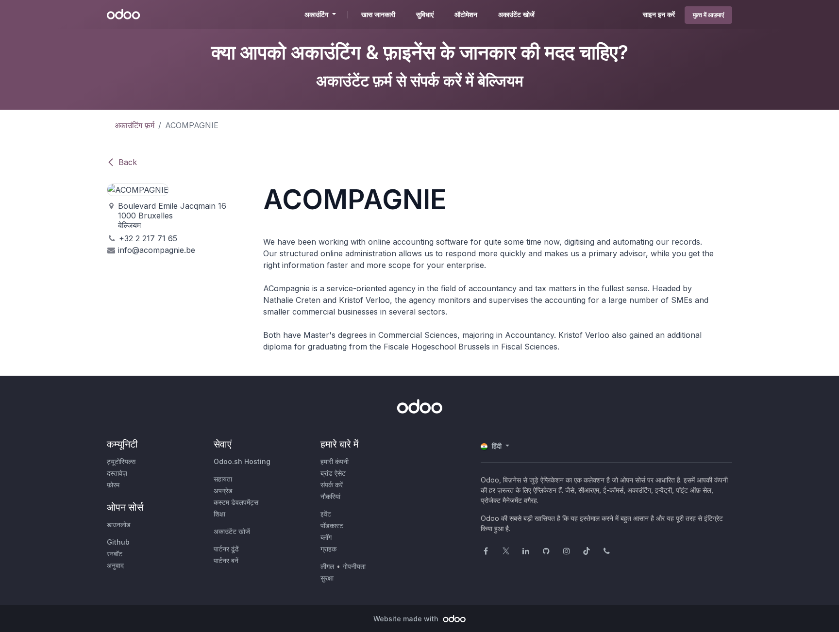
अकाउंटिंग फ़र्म (134, 125)
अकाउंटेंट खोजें (232, 531)
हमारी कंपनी (334, 461)
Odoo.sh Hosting (242, 461)
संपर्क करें (331, 485)
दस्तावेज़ (117, 473)
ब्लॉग (326, 537)
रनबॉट (114, 553)
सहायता (223, 479)
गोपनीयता (354, 566)
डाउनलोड (119, 524)
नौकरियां (330, 496)
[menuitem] (378, 14)
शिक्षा (219, 514)
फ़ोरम (113, 485)
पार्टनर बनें (226, 560)
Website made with (406, 619)
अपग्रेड (223, 490)
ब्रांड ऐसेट (333, 473)
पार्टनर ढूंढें (226, 549)
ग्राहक (328, 549)
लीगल (327, 566)
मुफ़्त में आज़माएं (708, 14)
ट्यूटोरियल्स (121, 461)
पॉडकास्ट (331, 525)
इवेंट (325, 514)
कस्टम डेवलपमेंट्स (236, 502)
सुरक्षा (327, 578)
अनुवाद (115, 565)
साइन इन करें (659, 14)
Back (127, 162)
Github (118, 542)
